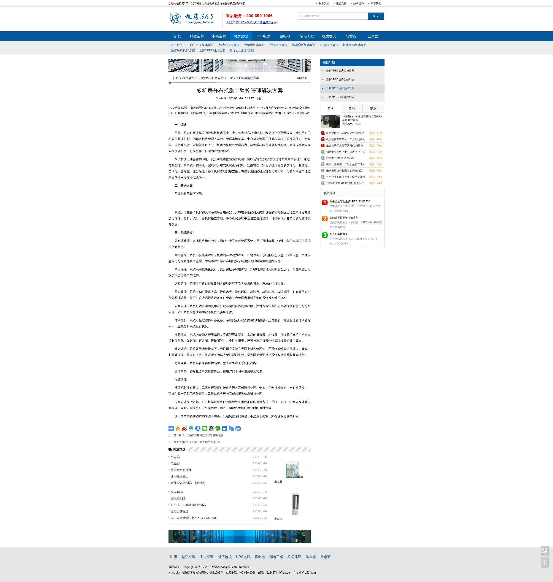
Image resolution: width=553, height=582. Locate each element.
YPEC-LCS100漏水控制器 (188, 505)
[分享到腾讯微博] (191, 428)
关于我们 (376, 3)
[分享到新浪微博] (184, 428)
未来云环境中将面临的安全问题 (344, 170)
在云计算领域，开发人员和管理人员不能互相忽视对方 (345, 165)
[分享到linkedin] (224, 428)
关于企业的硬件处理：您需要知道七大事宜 (345, 177)
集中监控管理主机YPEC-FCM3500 (194, 518)
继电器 (175, 457)
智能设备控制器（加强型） (189, 483)
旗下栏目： (178, 45)
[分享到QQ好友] (211, 428)
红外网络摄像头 (181, 470)
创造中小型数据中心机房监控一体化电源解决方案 (345, 152)
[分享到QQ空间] (178, 428)
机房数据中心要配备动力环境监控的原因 (345, 134)
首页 (176, 78)
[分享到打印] (238, 428)
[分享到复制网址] (231, 428)
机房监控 (188, 78)
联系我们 (324, 3)
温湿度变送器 (180, 511)
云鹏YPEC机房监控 (211, 78)
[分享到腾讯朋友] (218, 428)
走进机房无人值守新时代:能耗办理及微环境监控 (344, 146)
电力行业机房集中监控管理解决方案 (199, 441)
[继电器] (292, 466)
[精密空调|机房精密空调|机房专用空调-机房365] (194, 23)
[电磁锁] (292, 503)
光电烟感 (177, 492)
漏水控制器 (178, 498)
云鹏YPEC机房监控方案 (243, 78)
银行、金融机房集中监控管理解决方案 (201, 435)
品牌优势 (358, 3)
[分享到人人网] (198, 428)
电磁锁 (175, 463)
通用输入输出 (180, 476)
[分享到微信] (204, 428)
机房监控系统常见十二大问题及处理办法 (345, 140)
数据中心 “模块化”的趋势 (340, 158)
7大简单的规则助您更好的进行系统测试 (345, 184)
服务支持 (341, 3)
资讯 (330, 108)
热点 (373, 108)
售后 (352, 108)
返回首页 (302, 78)
